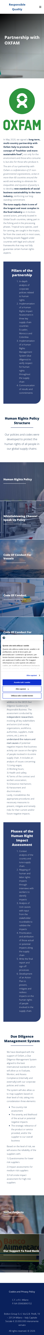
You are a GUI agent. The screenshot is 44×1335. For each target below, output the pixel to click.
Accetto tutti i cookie (22, 682)
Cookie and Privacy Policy (22, 1291)
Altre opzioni (32, 675)
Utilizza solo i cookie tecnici (22, 695)
